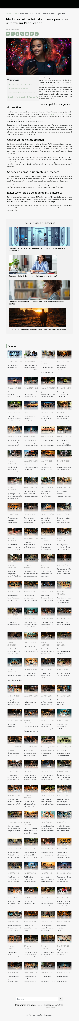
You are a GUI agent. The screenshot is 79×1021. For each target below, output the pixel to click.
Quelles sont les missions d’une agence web (15, 638)
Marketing (20, 1004)
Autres (15, 14)
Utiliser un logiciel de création (18, 88)
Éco (40, 1004)
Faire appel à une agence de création (20, 84)
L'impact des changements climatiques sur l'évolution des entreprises (37, 329)
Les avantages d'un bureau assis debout (48, 968)
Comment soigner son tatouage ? (65, 559)
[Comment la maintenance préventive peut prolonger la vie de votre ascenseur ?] (39, 236)
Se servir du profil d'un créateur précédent (21, 93)
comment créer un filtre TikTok (59, 114)
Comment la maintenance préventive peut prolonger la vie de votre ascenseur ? (37, 249)
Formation (30, 1004)
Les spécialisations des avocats (49, 940)
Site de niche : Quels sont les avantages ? (31, 868)
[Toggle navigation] (5, 4)
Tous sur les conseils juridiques (48, 690)
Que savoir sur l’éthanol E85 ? (15, 966)
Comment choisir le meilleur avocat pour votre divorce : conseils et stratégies (36, 302)
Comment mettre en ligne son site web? (65, 844)
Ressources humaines (50, 1006)
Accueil (8, 14)
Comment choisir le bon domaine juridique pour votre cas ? (33, 276)
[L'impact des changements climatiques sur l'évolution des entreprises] (37, 317)
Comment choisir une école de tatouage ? (48, 614)
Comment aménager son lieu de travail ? (31, 968)
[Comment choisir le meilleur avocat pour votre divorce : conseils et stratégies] (39, 290)
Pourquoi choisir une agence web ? (65, 868)
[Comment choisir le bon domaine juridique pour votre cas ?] (33, 264)
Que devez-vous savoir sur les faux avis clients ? (15, 868)
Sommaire (14, 80)
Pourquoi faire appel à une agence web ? (48, 509)
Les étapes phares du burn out (31, 765)
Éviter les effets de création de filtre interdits (23, 97)
